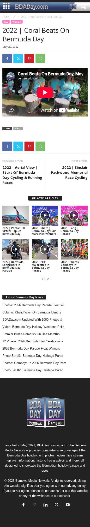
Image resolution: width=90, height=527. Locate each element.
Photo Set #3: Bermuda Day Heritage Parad (32, 356)
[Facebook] (7, 58)
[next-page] (48, 278)
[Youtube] (67, 505)
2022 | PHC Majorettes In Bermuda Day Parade (41, 266)
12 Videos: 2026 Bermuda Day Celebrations (32, 341)
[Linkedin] (45, 505)
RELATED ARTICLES (45, 198)
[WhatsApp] (40, 58)
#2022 (18, 128)
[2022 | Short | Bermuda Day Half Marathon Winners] (45, 216)
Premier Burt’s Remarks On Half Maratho (31, 334)
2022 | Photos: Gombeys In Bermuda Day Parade (70, 266)
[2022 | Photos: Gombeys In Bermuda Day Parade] (74, 249)
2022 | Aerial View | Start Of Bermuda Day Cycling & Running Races (22, 175)
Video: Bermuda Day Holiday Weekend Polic (33, 327)
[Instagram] (34, 505)
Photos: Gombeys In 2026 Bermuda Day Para (34, 363)
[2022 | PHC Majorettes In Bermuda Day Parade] (45, 249)
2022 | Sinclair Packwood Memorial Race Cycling (69, 172)
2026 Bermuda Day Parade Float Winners (31, 348)
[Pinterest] (29, 58)
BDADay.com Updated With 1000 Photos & (32, 319)
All (14, 17)
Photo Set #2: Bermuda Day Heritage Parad (32, 370)
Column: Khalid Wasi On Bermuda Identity (31, 312)
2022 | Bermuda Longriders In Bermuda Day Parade (13, 266)
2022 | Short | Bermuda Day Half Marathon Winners (44, 230)
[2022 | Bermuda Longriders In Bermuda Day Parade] (15, 249)
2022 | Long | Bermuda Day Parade (70, 230)
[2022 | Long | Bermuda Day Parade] (74, 216)
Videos (16, 21)
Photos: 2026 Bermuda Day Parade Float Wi (33, 305)
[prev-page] (42, 278)
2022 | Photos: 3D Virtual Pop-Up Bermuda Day (13, 230)
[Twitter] (18, 58)
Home (5, 17)
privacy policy (75, 486)
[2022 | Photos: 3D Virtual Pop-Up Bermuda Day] (15, 216)
